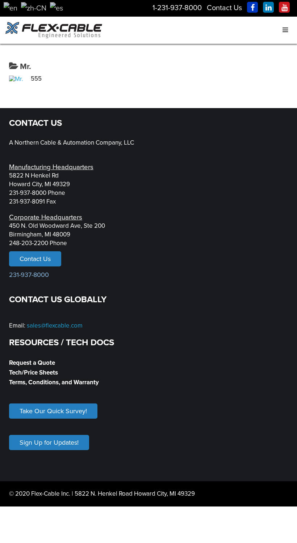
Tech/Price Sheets (33, 372)
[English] (10, 8)
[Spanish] (56, 8)
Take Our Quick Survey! (53, 411)
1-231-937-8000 (177, 8)
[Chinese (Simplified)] (33, 8)
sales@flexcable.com (55, 325)
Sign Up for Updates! (49, 442)
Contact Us (224, 8)
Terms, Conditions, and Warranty (54, 382)
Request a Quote (32, 363)
